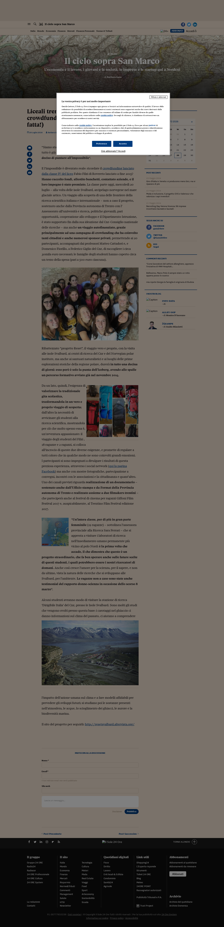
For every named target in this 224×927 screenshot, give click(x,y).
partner (152, 125)
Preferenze (101, 144)
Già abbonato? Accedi (113, 151)
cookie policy (107, 115)
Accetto (123, 144)
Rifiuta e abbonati (158, 97)
